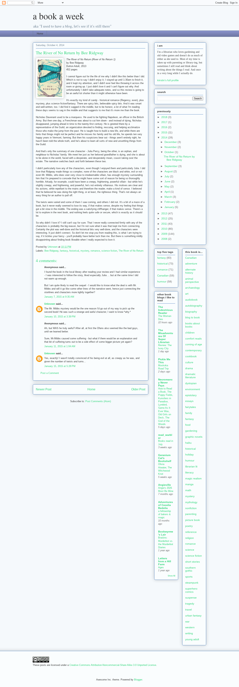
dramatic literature (190, 376)
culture (189, 362)
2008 (164, 238)
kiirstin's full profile (168, 80)
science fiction (109, 250)
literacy (189, 472)
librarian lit (191, 466)
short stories (192, 561)
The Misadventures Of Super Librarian (165, 336)
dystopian (191, 383)
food (187, 424)
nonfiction (191, 508)
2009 (164, 233)
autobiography (193, 305)
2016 (164, 127)
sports (189, 576)
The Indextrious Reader (165, 309)
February (170, 201)
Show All (171, 576)
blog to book (192, 317)
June (167, 181)
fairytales (190, 407)
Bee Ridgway (51, 250)
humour (161, 281)
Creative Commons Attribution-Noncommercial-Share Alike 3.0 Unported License (112, 665)
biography (191, 311)
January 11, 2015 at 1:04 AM (59, 346)
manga (189, 484)
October (169, 152)
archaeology (192, 287)
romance (95, 250)
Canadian (163, 275)
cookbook (191, 356)
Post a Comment (50, 373)
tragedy (189, 603)
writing (189, 633)
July (167, 176)
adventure (191, 263)
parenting (190, 513)
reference (191, 531)
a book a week (58, 16)
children (190, 332)
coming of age (193, 344)
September (171, 166)
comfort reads (193, 338)
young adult (192, 639)
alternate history (190, 271)
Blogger (138, 679)
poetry (189, 525)
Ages (161, 567)
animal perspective (192, 280)
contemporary (193, 350)
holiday (189, 454)
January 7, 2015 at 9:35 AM (59, 296)
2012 (164, 218)
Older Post (138, 389)
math (188, 490)
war (187, 621)
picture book (192, 519)
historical (74, 250)
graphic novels (193, 436)
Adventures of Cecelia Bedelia (165, 505)
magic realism (193, 478)
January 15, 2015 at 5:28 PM (59, 366)
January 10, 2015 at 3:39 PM (59, 316)
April (167, 191)
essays (189, 401)
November (171, 147)
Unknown (49, 303)
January (169, 207)
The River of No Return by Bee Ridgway (179, 158)
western (190, 627)
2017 (164, 122)
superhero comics (191, 590)
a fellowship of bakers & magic (164, 514)
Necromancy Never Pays (165, 382)
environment (192, 389)
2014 (164, 137)
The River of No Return (131, 250)
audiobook (191, 299)
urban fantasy (193, 615)
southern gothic (190, 569)
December (171, 141)
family (188, 412)
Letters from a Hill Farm (164, 561)
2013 (164, 213)
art (186, 293)
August (168, 171)
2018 (164, 117)
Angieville (164, 484)
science (189, 549)
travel (188, 609)
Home (40, 33)
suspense (191, 597)
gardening (191, 430)
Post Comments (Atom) (98, 401)
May (167, 186)
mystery (84, 250)
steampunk (191, 582)
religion (189, 537)
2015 (164, 132)
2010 (164, 228)
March (168, 196)
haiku (188, 442)
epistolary (191, 395)
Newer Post (43, 389)
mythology (191, 502)
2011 (164, 223)
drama (189, 368)
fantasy (64, 250)
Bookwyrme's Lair (165, 533)
